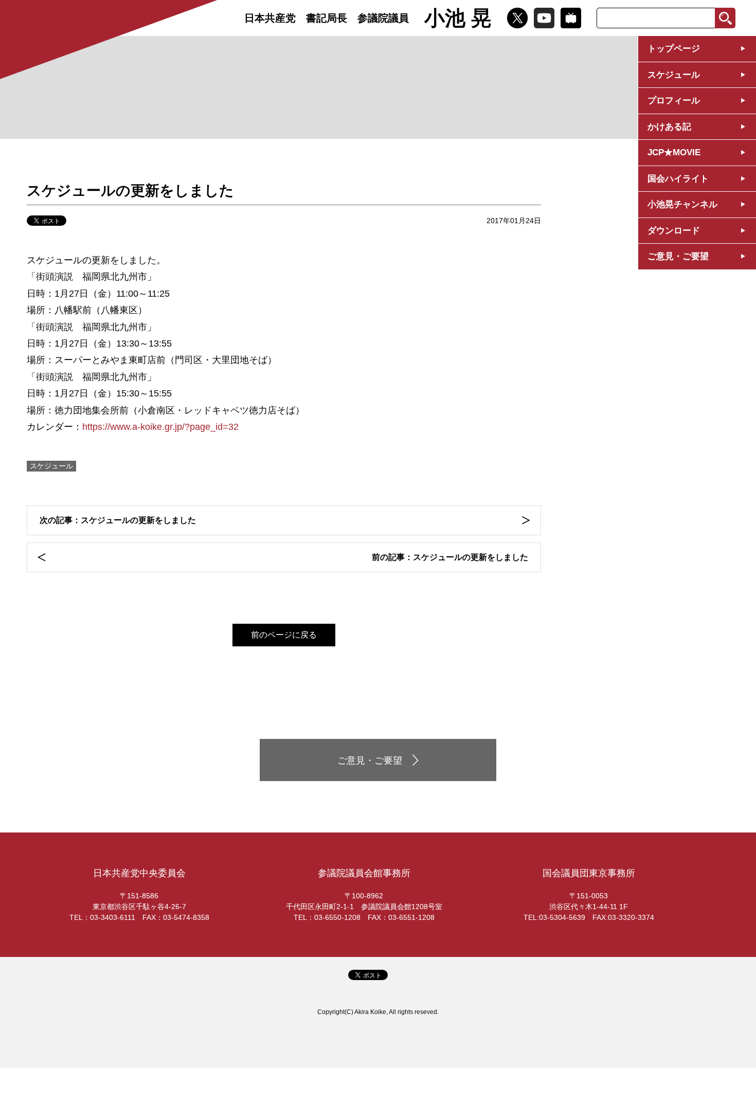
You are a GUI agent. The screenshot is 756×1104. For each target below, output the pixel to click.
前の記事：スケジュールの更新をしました (450, 557)
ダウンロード (673, 231)
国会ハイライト (678, 179)
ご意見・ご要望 (678, 256)
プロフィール (673, 100)
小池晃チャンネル (682, 204)
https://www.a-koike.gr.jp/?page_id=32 (160, 427)
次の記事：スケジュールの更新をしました (118, 520)
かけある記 (669, 127)
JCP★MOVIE (673, 152)
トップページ (673, 48)
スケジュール (673, 75)
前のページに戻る (284, 634)
